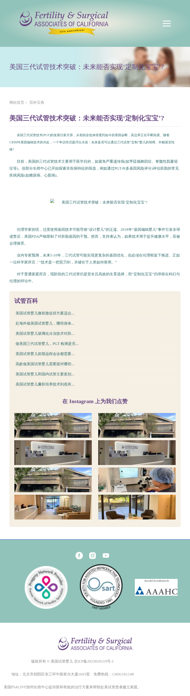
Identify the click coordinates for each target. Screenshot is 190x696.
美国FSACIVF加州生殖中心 (26, 687)
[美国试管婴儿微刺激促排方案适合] (53, 425)
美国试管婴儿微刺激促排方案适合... (45, 313)
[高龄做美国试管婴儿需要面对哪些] (137, 479)
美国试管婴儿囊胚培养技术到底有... (45, 384)
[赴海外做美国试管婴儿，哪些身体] (137, 425)
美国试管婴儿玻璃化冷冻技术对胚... (45, 333)
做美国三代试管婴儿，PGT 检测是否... (47, 344)
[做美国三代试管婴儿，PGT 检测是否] (137, 452)
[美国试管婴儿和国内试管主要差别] (53, 507)
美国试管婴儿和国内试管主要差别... (45, 374)
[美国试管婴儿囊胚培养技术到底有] (137, 507)
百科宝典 (36, 102)
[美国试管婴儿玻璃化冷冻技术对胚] (53, 452)
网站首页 (16, 102)
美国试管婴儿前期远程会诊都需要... (45, 354)
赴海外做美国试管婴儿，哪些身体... (45, 323)
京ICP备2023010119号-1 (94, 661)
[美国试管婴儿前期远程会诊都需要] (53, 479)
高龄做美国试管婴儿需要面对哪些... (45, 364)
